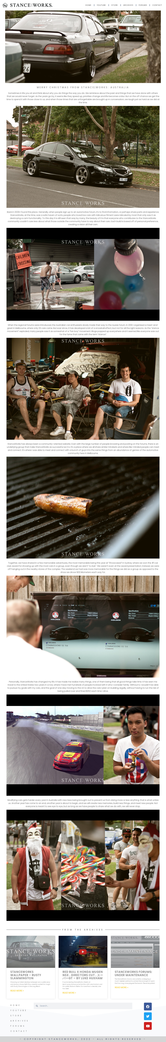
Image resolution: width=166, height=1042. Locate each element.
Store (114, 5)
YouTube (101, 5)
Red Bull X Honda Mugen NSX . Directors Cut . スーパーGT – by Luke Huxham (83, 975)
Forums (143, 5)
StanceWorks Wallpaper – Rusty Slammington (25, 975)
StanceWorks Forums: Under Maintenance (133, 973)
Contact (157, 5)
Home (88, 5)
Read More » (17, 991)
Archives (128, 5)
